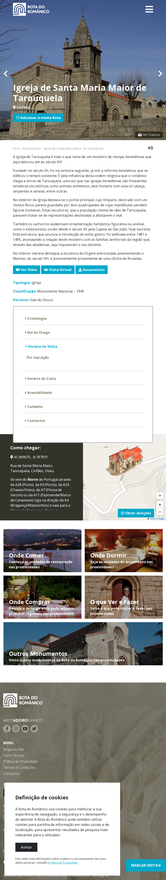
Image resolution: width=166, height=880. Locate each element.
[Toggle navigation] (149, 9)
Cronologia (36, 318)
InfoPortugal (157, 518)
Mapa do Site (13, 749)
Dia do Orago (38, 332)
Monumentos (31, 148)
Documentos (93, 269)
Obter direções (137, 513)
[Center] (159, 495)
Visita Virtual (60, 269)
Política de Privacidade (20, 761)
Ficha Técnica (13, 755)
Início (16, 148)
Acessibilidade (39, 392)
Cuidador (34, 406)
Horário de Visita (42, 346)
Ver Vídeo (28, 269)
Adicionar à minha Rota (40, 117)
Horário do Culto (41, 378)
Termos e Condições (19, 767)
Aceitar (26, 847)
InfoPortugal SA (100, 876)
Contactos (35, 420)
